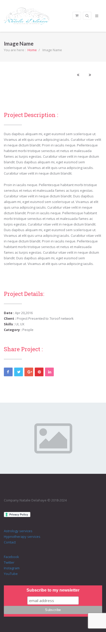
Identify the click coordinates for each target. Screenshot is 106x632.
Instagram (12, 568)
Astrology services (18, 531)
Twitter (9, 562)
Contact (10, 542)
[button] (78, 75)
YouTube (11, 573)
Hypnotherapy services (22, 536)
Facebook (11, 556)
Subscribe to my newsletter (53, 590)
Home (32, 50)
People (27, 329)
